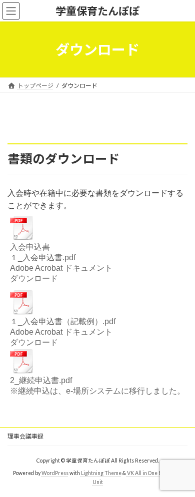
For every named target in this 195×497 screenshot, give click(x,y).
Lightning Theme (101, 473)
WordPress (55, 473)
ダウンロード (34, 278)
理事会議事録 (26, 436)
